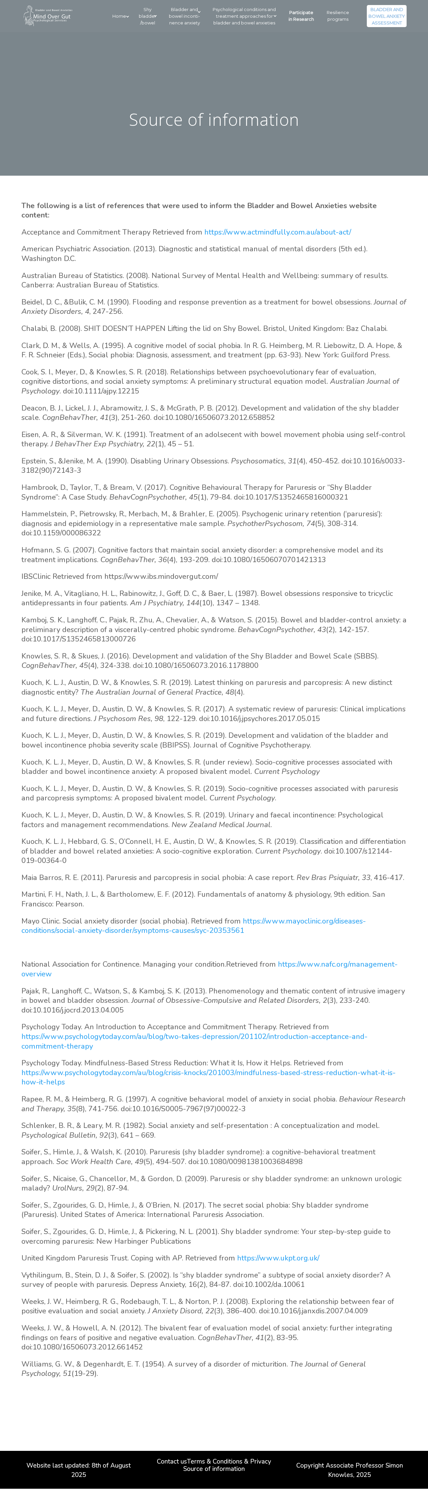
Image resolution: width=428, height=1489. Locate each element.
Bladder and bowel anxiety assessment (386, 16)
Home (119, 16)
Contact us (172, 1462)
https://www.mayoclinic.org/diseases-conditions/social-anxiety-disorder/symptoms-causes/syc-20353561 (193, 926)
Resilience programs (338, 16)
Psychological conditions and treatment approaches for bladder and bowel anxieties (244, 16)
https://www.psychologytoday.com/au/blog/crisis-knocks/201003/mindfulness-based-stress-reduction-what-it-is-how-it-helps (208, 1077)
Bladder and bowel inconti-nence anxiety (184, 16)
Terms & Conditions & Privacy (229, 1462)
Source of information (214, 1470)
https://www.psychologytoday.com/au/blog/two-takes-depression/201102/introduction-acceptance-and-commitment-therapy (194, 1041)
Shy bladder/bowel (147, 16)
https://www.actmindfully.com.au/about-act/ (277, 232)
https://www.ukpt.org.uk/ (278, 1258)
